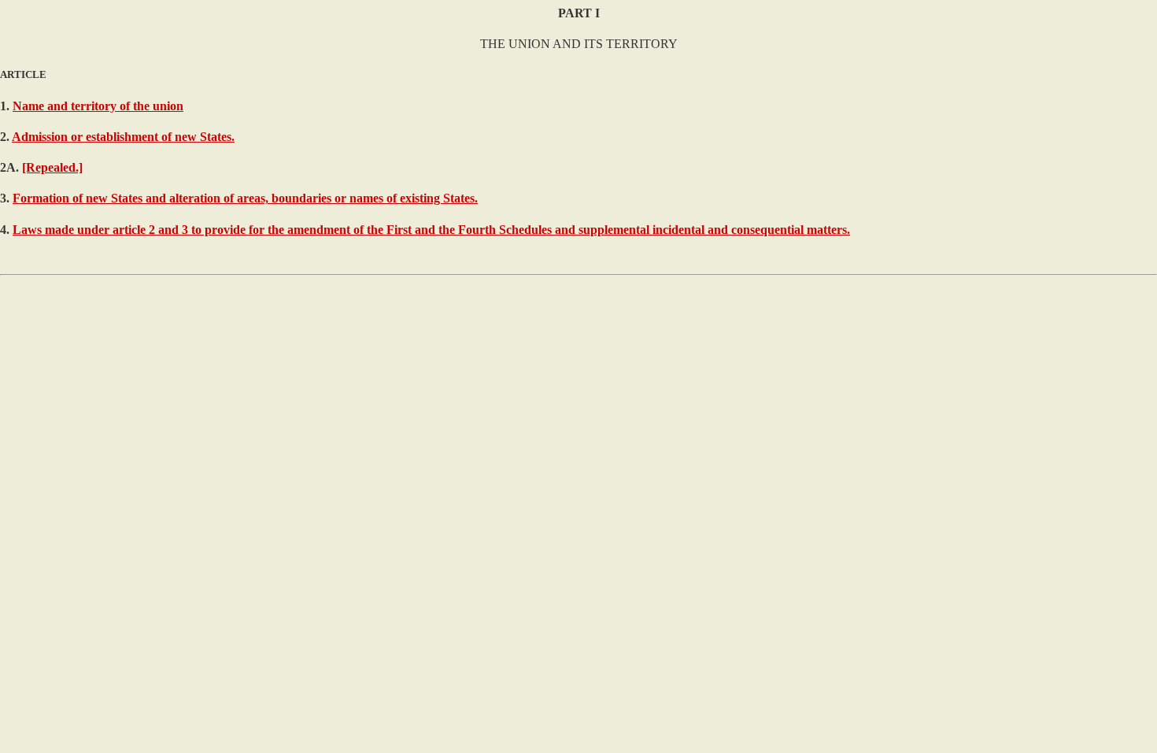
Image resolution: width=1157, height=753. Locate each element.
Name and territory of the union (98, 106)
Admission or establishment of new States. (123, 136)
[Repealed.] (52, 167)
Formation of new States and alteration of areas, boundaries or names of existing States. (245, 198)
